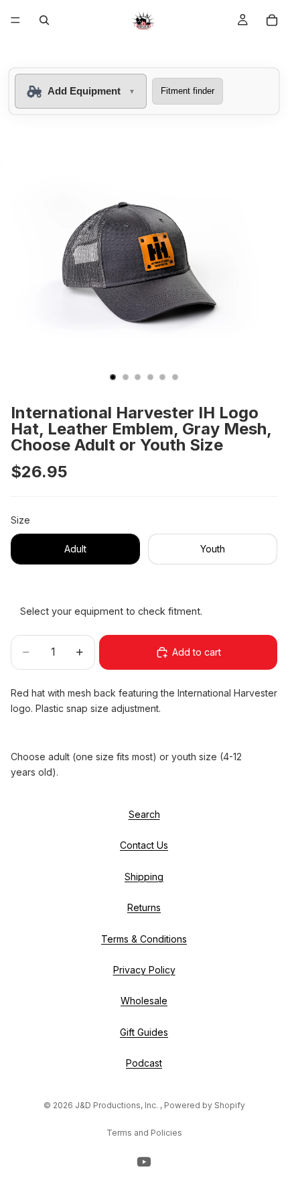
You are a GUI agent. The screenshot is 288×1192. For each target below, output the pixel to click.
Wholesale (144, 1001)
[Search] (44, 20)
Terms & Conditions (144, 939)
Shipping (144, 876)
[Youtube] (144, 1162)
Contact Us (144, 845)
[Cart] (272, 20)
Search (144, 814)
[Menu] (15, 20)
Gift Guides (144, 1032)
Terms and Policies (144, 1133)
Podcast (144, 1063)
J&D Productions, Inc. (117, 1105)
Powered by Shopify (204, 1105)
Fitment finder (187, 91)
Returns (144, 907)
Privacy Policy (144, 969)
